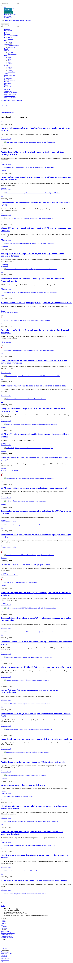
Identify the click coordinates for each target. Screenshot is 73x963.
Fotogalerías (7, 86)
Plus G (6, 49)
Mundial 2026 (8, 17)
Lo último (7, 29)
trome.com (4, 956)
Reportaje (3, 295)
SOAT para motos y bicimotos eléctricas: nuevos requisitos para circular (34, 880)
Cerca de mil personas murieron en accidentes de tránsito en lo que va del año (36, 739)
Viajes (9, 60)
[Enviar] (18, 3)
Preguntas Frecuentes (7, 937)
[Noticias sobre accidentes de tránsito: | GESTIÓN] (16, 20)
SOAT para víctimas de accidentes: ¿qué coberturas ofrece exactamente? (34, 488)
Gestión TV (7, 83)
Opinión (6, 50)
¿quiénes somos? (9, 91)
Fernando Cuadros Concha (8, 521)
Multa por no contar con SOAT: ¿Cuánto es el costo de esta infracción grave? (36, 667)
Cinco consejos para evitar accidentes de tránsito (23, 785)
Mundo (6, 65)
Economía (7, 37)
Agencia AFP (4, 266)
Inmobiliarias (11, 47)
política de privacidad (10, 94)
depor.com (4, 955)
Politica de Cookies (6, 936)
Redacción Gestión (6, 139)
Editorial (10, 52)
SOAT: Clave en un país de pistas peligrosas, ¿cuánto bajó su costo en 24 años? (36, 302)
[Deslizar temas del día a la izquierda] (1, 5)
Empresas (7, 11)
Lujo (9, 59)
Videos (6, 85)
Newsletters (7, 16)
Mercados (10, 39)
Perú (5, 40)
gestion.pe (7, 89)
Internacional (11, 72)
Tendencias (7, 57)
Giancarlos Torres (6, 342)
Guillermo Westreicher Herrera (9, 312)
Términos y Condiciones (8, 933)
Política (10, 42)
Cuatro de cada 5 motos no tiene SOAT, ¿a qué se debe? (26, 565)
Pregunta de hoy (12, 54)
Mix (5, 77)
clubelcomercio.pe (6, 953)
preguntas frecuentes (10, 97)
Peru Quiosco (8, 30)
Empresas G (8, 9)
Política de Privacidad (7, 934)
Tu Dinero (7, 44)
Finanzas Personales (10, 14)
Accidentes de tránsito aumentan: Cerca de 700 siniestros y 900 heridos (33, 762)
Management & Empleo (11, 35)
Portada (6, 32)
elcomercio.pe (5, 952)
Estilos (10, 63)
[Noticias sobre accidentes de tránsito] (11, 100)
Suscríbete (3, 948)
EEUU (10, 67)
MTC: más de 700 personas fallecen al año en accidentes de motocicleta (33, 386)
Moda (9, 62)
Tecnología (7, 73)
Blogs (6, 55)
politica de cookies (9, 96)
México (10, 68)
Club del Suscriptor (9, 75)
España (10, 70)
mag (2, 961)
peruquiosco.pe (5, 960)
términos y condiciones (10, 92)
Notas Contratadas (9, 80)
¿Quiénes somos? (6, 931)
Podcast (6, 81)
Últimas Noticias (9, 8)
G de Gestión (8, 13)
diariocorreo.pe (5, 958)
